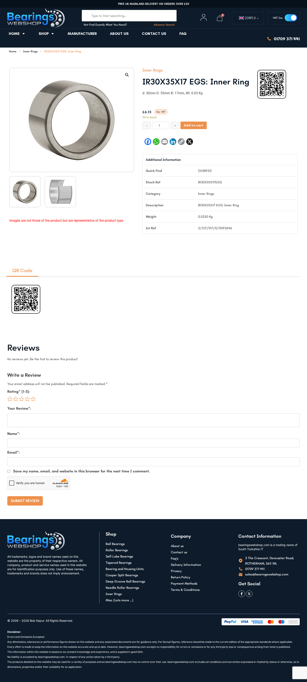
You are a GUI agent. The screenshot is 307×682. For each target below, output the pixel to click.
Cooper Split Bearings (122, 575)
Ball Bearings (115, 544)
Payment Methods (184, 583)
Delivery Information (186, 565)
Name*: (13, 433)
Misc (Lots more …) (119, 600)
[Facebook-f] (241, 593)
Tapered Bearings (119, 563)
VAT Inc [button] (278, 18)
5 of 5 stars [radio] (33, 398)
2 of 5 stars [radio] (15, 398)
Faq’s (174, 558)
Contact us (154, 33)
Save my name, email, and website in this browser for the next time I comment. (81, 471)
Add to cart (193, 125)
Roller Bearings (117, 550)
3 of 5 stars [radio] (21, 398)
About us (119, 33)
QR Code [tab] (22, 270)
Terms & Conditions (185, 590)
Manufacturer (82, 33)
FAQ (182, 33)
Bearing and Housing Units (125, 569)
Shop (44, 33)
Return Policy (180, 577)
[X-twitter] (249, 593)
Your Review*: (19, 408)
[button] (127, 75)
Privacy (176, 571)
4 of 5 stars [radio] (27, 398)
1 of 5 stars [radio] (9, 398)
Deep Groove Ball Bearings (125, 581)
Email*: (13, 452)
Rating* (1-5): (18, 391)
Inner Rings (30, 51)
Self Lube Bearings (119, 556)
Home (14, 33)
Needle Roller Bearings (122, 588)
